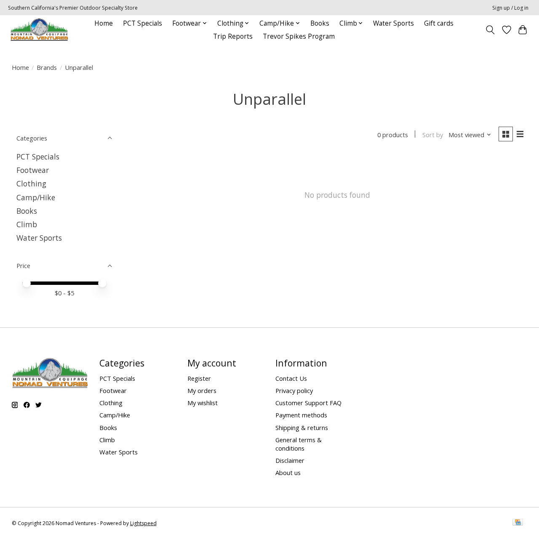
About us (288, 472)
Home (103, 23)
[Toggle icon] (490, 29)
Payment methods (301, 415)
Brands (47, 67)
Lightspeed (143, 523)
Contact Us (291, 378)
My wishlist (202, 402)
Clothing (31, 183)
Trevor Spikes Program (299, 36)
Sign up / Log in (510, 7)
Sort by (432, 134)
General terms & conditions (298, 443)
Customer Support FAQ (308, 402)
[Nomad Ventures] (39, 29)
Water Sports (393, 23)
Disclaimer (289, 460)
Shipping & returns (301, 427)
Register (199, 378)
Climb (26, 224)
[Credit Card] (517, 523)
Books (319, 23)
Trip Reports (233, 36)
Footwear (32, 170)
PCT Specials (142, 23)
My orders (201, 390)
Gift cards (439, 23)
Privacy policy (294, 390)
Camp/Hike (35, 197)
